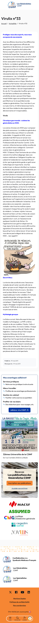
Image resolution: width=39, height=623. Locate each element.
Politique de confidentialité (19, 602)
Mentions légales (19, 598)
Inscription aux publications (19, 483)
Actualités (12, 23)
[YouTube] (22, 592)
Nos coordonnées (19, 605)
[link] (25, 612)
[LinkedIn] (28, 592)
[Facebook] (16, 592)
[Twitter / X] (10, 592)
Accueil (4, 23)
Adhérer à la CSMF (18, 410)
